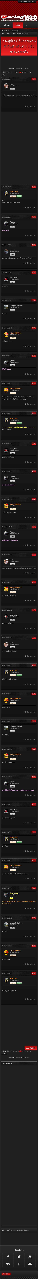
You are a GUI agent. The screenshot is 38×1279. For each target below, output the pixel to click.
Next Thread (25, 68)
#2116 (33, 582)
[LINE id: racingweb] (8, 1263)
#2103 (33, 217)
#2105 (33, 272)
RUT (11, 84)
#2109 (33, 383)
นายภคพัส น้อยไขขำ (16, 305)
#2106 (33, 300)
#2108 (33, 355)
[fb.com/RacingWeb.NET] (8, 1256)
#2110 (33, 413)
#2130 (33, 973)
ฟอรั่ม (18, 25)
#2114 (33, 527)
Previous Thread (14, 68)
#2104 (33, 245)
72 (23, 72)
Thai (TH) (5, 1274)
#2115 (33, 554)
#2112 (33, 471)
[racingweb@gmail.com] (30, 1263)
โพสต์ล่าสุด (15, 31)
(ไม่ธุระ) (12, 222)
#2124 (33, 804)
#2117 (33, 610)
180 (30, 72)
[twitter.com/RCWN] (19, 1256)
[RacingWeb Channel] (30, 1256)
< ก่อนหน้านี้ (5, 72)
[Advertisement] (19, 133)
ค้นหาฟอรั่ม (5, 31)
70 (18, 72)
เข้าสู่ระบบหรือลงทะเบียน (27, 1)
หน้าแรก (7, 25)
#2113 (33, 499)
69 (16, 72)
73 (25, 72)
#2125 (33, 832)
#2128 (33, 918)
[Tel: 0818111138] (19, 1263)
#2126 (33, 860)
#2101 (33, 79)
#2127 (33, 888)
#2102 (33, 186)
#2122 (33, 749)
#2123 (33, 776)
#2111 (33, 443)
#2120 (33, 693)
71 (20, 72)
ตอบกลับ (32, 106)
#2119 (33, 665)
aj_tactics (13, 250)
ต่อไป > (4, 75)
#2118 (33, 637)
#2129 (33, 945)
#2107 (33, 328)
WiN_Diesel (14, 277)
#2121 (33, 721)
